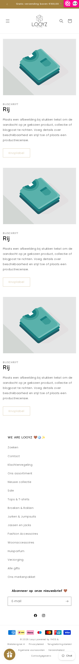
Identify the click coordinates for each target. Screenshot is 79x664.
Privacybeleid (36, 644)
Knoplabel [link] (16, 153)
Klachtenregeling (20, 465)
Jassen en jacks (19, 525)
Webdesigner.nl (16, 644)
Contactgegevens (41, 655)
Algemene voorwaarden (31, 650)
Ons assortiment (20, 473)
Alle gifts (14, 568)
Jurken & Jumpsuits (22, 516)
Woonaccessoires (21, 542)
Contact (14, 456)
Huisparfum (16, 551)
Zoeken (13, 447)
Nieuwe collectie (19, 482)
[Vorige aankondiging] (7, 4)
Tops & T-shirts (19, 499)
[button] (7, 21)
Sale (11, 490)
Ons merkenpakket (21, 577)
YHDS (53, 639)
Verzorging (16, 560)
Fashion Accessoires (23, 534)
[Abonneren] (67, 601)
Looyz (33, 639)
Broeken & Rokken (21, 508)
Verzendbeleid (56, 650)
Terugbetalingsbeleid (60, 644)
